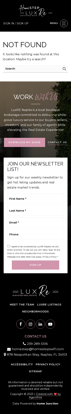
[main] (35, 56)
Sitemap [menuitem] (35, 371)
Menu (54, 23)
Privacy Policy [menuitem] (48, 364)
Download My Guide (25, 142)
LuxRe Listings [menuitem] (49, 304)
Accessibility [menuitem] (22, 364)
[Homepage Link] (35, 10)
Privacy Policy (50, 257)
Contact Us (57, 142)
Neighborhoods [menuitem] (35, 311)
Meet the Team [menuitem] (22, 304)
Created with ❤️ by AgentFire (45, 395)
